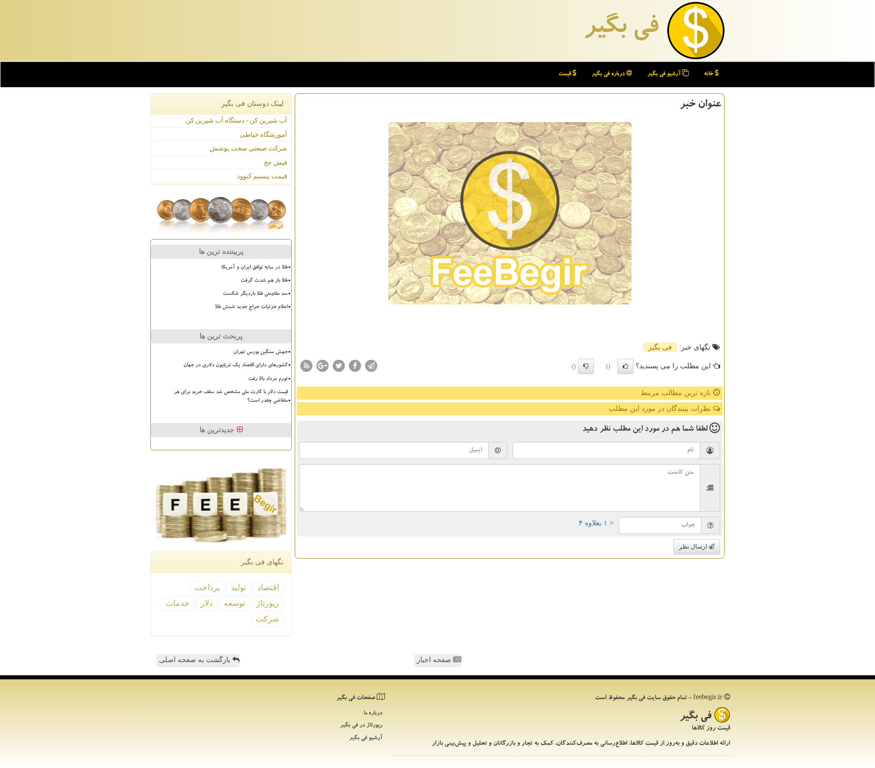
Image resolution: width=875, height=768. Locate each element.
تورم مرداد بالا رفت (268, 379)
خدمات (177, 603)
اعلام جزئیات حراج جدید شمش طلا (251, 307)
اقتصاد (268, 587)
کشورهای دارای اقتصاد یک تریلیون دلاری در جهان (235, 366)
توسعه (234, 603)
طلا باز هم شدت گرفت (264, 281)
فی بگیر (620, 29)
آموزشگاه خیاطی (263, 134)
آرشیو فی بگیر (664, 74)
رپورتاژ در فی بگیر (361, 725)
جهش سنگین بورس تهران (260, 353)
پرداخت (207, 587)
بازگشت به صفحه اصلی (195, 660)
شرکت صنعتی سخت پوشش (248, 148)
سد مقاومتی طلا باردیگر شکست (255, 294)
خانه (709, 74)
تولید (238, 587)
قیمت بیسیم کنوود (262, 176)
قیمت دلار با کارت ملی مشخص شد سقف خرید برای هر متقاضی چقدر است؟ (231, 397)
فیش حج (275, 162)
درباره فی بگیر (608, 74)
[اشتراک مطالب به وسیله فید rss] (306, 365)
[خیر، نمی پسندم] (586, 366)
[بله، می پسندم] (625, 366)
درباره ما (373, 713)
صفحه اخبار (435, 660)
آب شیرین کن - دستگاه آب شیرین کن (236, 120)
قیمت (566, 74)
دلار (207, 603)
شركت (267, 619)
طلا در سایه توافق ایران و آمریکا (254, 268)
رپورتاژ (267, 603)
